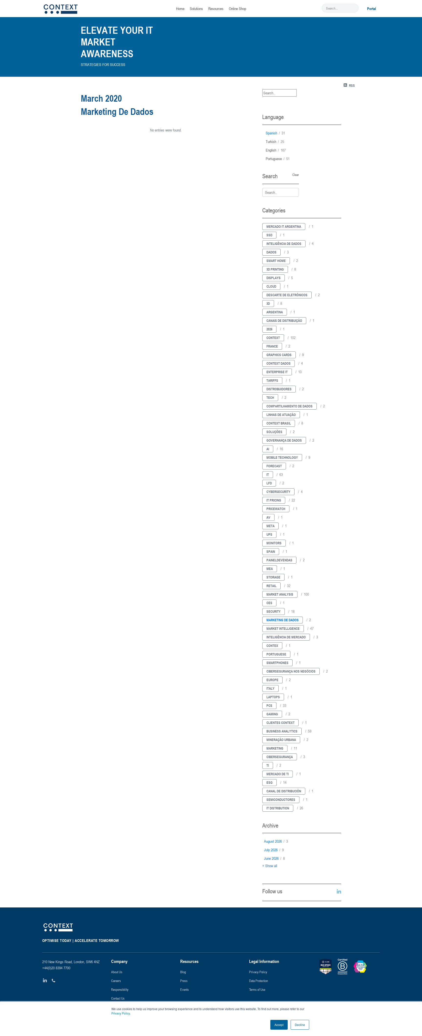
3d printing (275, 269)
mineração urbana (281, 740)
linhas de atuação (281, 415)
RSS (352, 85)
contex (272, 645)
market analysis (279, 594)
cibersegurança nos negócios (291, 671)
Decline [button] (300, 1025)
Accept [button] (279, 1025)
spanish (275, 133)
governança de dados (284, 440)
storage (273, 577)
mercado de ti (277, 774)
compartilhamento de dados (289, 406)
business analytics (281, 731)
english (276, 150)
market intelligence (283, 628)
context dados (278, 363)
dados (271, 252)
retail (271, 586)
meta (270, 526)
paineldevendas (279, 560)
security (273, 611)
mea (269, 569)
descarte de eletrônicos (286, 295)
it (267, 474)
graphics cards (279, 355)
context (273, 338)
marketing (274, 748)
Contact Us (118, 998)
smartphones (277, 663)
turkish (275, 141)
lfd (269, 483)
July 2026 (274, 849)
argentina (274, 312)
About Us (116, 972)
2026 (269, 329)
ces (269, 603)
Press (184, 981)
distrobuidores (279, 389)
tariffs (272, 380)
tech (270, 397)
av (268, 517)
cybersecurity (278, 492)
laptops (273, 697)
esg (269, 782)
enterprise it (277, 372)
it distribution (277, 808)
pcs (269, 705)
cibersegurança (279, 757)
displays (273, 278)
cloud (271, 286)
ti (267, 765)
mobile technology (282, 457)
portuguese (278, 158)
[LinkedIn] (45, 980)
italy (270, 688)
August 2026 (276, 841)
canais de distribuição (284, 320)
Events (184, 989)
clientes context (280, 722)
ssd (269, 235)
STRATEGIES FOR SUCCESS (103, 64)
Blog (183, 972)
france (272, 346)
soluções (274, 432)
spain (270, 551)
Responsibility (119, 989)
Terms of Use (257, 989)
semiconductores (280, 799)
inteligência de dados (283, 243)
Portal (371, 8)
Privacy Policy (120, 1013)
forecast (274, 466)
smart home (276, 261)
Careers (116, 981)
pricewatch (275, 509)
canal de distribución (283, 791)
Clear (295, 175)
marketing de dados (282, 620)
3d (268, 303)
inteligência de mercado (286, 637)
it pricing (273, 500)
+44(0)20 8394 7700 (56, 967)
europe (272, 680)
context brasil (278, 423)
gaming (272, 714)
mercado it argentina (283, 226)
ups (269, 534)
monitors (274, 543)
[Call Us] (53, 980)
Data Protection (258, 981)
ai (267, 449)
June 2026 (274, 858)
